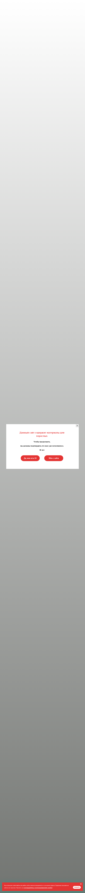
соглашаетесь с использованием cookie (38, 888)
